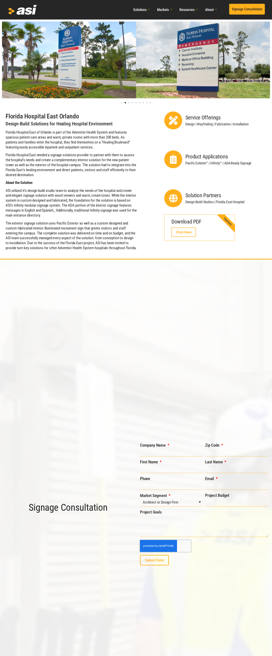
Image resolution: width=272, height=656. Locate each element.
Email (210, 478)
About (209, 10)
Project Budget (217, 495)
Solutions (140, 10)
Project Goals (151, 512)
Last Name (214, 462)
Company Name (153, 445)
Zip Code (212, 445)
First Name (149, 462)
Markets (163, 10)
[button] (247, 9)
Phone (145, 478)
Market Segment (154, 495)
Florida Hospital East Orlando (42, 116)
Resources (187, 10)
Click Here (184, 232)
